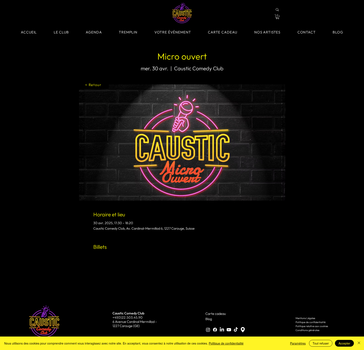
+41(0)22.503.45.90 (127, 317)
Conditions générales (307, 330)
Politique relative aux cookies (312, 326)
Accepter (344, 343)
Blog (208, 319)
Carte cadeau (215, 313)
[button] (277, 16)
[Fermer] (358, 343)
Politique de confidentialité (310, 322)
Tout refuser (321, 343)
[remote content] (182, 282)
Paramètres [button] (298, 343)
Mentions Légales (305, 318)
